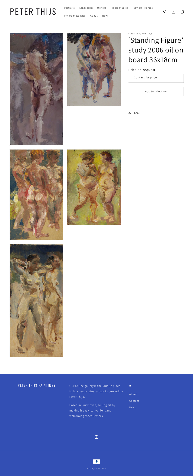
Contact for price (145, 77)
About (133, 394)
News (132, 407)
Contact (134, 400)
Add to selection (156, 91)
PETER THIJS (100, 468)
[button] (165, 12)
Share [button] (136, 113)
